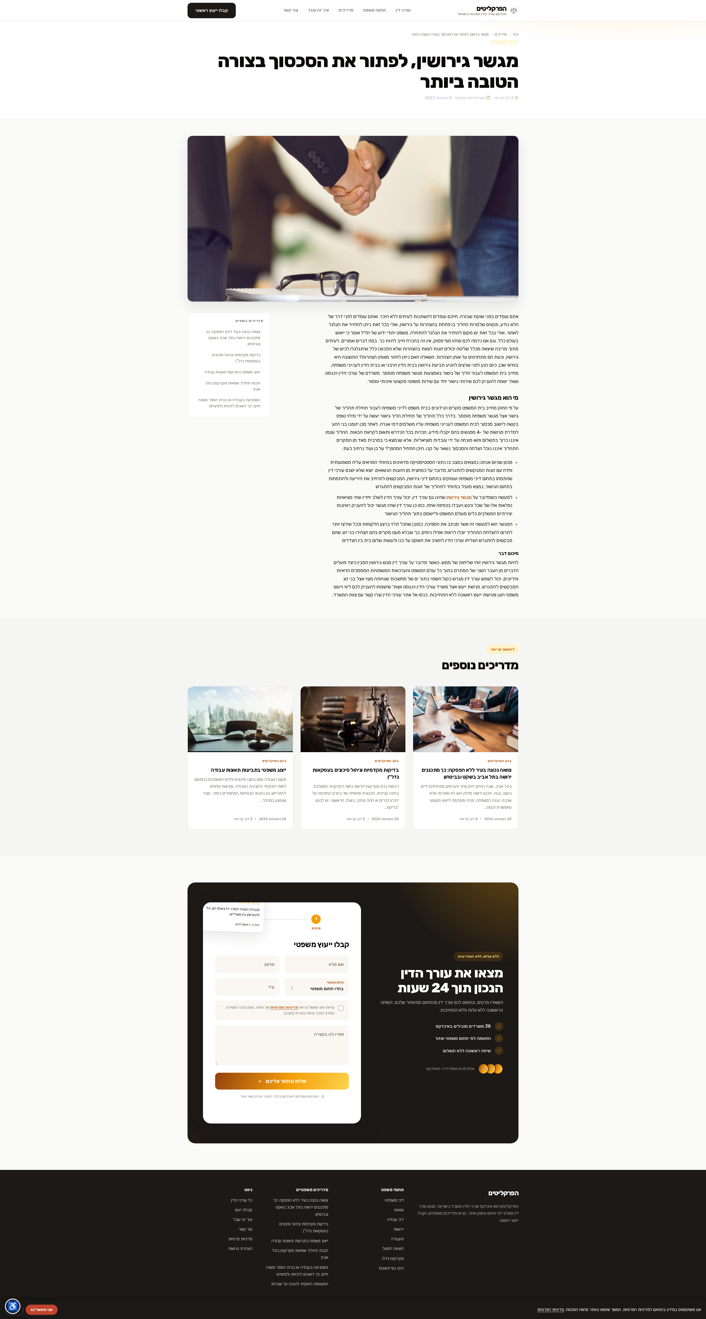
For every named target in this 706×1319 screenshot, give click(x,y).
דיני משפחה (394, 1200)
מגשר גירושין (459, 497)
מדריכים (346, 10)
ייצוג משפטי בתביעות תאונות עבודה (232, 371)
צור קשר (290, 10)
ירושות (399, 1229)
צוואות (399, 1209)
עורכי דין (403, 10)
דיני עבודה (395, 1219)
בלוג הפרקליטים (500, 761)
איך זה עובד (318, 10)
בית (515, 34)
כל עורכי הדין (241, 1200)
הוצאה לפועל (393, 1248)
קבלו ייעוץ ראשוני (211, 10)
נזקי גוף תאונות (391, 1268)
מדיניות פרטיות (240, 1238)
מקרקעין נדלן (393, 1258)
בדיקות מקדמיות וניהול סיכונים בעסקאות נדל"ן (236, 357)
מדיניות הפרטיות (284, 1007)
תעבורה (397, 1238)
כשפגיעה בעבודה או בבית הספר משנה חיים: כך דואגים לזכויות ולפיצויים (229, 402)
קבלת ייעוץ (243, 1209)
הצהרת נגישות (240, 1248)
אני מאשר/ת (42, 1309)
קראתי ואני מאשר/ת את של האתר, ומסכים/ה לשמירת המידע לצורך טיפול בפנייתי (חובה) (280, 1010)
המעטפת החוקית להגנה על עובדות (299, 1283)
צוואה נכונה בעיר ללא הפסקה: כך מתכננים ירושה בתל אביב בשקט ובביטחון (232, 337)
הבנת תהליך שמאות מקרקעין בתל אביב (232, 386)
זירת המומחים (504, 42)
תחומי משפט (374, 10)
